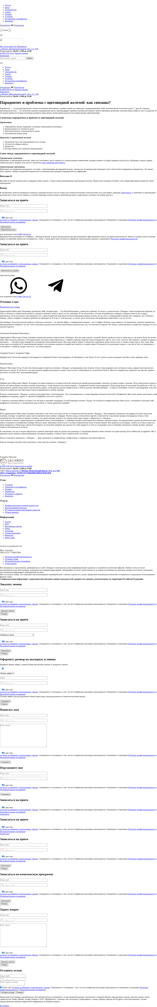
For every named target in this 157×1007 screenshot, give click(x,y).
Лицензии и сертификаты (15, 487)
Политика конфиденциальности (18, 557)
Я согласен (5, 1006)
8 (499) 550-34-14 (7, 53)
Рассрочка (9, 531)
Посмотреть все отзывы (10, 307)
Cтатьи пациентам (12, 533)
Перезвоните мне (8, 230)
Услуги (8, 5)
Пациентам (9, 491)
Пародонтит (126, 193)
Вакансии (9, 535)
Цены (7, 8)
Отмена (4, 614)
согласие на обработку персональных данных (19, 220)
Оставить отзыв (11, 559)
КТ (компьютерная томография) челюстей (22, 510)
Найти (29, 58)
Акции (8, 12)
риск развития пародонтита (53, 163)
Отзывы (8, 14)
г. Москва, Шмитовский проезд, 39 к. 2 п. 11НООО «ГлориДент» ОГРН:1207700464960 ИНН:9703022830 (30, 472)
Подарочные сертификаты (16, 19)
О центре (9, 16)
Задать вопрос (11, 564)
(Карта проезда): (12, 471)
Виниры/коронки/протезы (16, 508)
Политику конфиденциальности (141, 220)
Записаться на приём (23, 466)
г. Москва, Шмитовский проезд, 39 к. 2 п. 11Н (19, 94)
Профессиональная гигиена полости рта (22, 505)
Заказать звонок (21, 53)
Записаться (4, 56)
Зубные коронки (12, 512)
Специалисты (10, 10)
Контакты (9, 21)
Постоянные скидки (13, 526)
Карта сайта (10, 538)
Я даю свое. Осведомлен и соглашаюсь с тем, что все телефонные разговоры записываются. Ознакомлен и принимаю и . (78, 220)
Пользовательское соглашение (17, 561)
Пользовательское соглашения (12, 222)
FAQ (7, 524)
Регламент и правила (13, 494)
